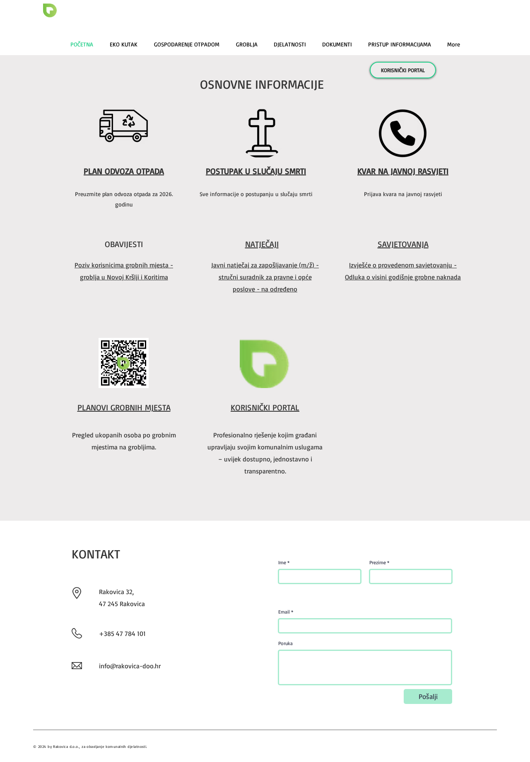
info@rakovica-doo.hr (130, 666)
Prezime (377, 562)
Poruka (285, 643)
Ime (282, 562)
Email (284, 611)
